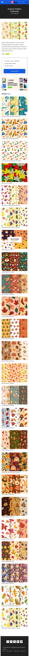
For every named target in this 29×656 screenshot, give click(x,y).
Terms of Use (16, 651)
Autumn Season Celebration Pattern (10, 138)
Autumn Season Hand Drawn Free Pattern (11, 161)
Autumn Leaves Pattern (7, 183)
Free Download (14, 71)
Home (4, 651)
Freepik (7, 54)
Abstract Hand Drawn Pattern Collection (11, 116)
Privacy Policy (9, 651)
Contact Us (23, 651)
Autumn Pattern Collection (8, 249)
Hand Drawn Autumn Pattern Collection (11, 205)
